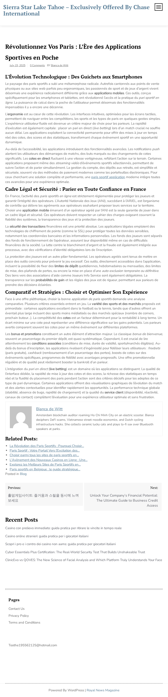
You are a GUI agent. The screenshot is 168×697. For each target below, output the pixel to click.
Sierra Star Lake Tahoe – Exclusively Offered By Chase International (76, 10)
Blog (23, 474)
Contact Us (16, 609)
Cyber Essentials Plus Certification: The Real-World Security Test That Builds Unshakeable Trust (75, 552)
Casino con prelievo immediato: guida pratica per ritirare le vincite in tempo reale (63, 528)
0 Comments (37, 65)
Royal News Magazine (103, 690)
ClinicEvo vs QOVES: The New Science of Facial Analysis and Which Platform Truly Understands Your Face (83, 560)
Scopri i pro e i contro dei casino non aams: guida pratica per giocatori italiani (60, 544)
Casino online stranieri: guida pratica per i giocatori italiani (46, 536)
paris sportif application (108, 177)
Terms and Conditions (24, 622)
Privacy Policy (19, 616)
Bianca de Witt (59, 65)
